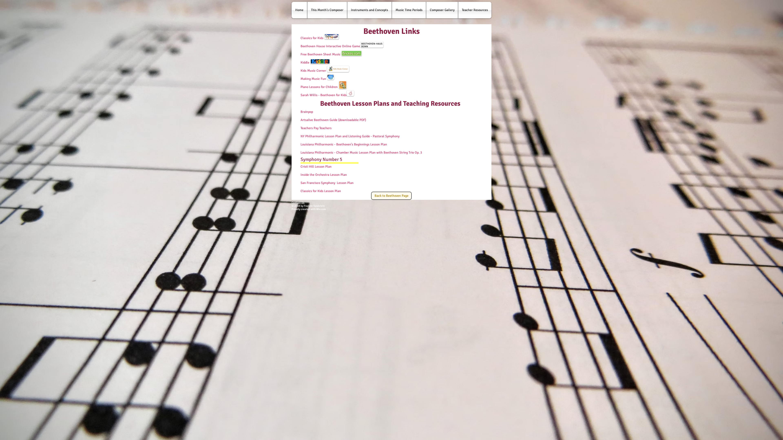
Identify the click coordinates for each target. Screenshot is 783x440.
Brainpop (307, 112)
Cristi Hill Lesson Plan (316, 167)
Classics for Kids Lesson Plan (321, 191)
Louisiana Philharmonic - (318, 153)
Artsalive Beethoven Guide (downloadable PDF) (333, 120)
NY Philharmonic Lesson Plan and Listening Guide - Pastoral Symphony (350, 136)
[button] (327, 10)
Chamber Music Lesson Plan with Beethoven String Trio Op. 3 (379, 153)
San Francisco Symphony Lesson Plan (327, 183)
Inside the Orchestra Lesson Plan (324, 175)
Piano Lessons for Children (319, 87)
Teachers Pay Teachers (316, 128)
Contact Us (298, 202)
